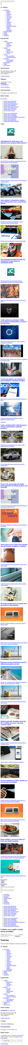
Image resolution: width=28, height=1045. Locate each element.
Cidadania (9, 22)
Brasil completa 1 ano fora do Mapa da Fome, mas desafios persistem (13, 840)
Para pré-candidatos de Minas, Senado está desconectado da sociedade (14, 781)
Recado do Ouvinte (11, 57)
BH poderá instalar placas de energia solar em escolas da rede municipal (14, 604)
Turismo (8, 23)
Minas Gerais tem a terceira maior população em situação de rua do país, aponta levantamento (14, 643)
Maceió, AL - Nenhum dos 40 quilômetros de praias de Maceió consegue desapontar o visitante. (13, 683)
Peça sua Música (10, 56)
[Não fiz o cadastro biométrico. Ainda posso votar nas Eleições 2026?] (12, 620)
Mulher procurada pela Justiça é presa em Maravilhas (13, 241)
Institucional (9, 42)
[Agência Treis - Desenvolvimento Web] (18, 1036)
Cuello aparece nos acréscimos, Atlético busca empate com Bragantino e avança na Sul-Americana (14, 321)
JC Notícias (6, 10)
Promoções (6, 58)
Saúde (8, 20)
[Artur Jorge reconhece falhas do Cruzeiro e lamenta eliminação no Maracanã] (10, 339)
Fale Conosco (7, 65)
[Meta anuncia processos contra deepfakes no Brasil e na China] (10, 396)
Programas (9, 45)
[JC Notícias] (4, 98)
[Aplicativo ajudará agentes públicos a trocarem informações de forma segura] (11, 415)
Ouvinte (5, 54)
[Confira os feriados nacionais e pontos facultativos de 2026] (10, 873)
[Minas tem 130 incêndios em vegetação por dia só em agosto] (10, 297)
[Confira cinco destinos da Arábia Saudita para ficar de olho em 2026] (11, 699)
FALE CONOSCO (5, 87)
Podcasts (6, 34)
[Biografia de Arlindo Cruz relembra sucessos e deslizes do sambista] (10, 522)
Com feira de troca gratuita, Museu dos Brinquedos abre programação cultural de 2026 (14, 506)
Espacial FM (7, 895)
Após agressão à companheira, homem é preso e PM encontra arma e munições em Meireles (13, 201)
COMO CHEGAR (5, 76)
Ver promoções (10, 60)
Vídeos (5, 32)
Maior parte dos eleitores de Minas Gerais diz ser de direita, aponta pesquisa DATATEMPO (13, 820)
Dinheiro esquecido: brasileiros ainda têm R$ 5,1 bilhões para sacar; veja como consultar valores (13, 722)
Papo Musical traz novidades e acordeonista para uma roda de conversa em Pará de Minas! (13, 161)
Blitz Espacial (10, 52)
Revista (8, 50)
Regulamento (10, 61)
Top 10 (8, 46)
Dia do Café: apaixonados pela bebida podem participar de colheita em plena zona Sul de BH (14, 485)
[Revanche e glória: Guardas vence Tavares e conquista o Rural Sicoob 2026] (12, 356)
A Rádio (6, 41)
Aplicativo (6, 897)
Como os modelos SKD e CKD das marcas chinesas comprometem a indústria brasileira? (14, 426)
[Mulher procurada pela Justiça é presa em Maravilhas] (11, 238)
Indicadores (9, 30)
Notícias (8, 11)
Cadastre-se (6, 35)
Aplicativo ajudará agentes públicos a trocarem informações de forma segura (12, 419)
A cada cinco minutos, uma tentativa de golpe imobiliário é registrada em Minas (13, 379)
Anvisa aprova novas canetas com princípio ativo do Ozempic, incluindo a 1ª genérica (14, 545)
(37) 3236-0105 (11, 1010)
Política (8, 27)
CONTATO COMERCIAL (7, 1024)
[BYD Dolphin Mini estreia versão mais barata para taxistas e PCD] (11, 461)
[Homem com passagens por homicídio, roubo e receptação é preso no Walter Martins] (11, 219)
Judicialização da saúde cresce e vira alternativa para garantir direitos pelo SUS (14, 142)
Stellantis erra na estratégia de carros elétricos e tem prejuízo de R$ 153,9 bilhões (13, 445)
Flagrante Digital (7, 31)
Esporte (8, 15)
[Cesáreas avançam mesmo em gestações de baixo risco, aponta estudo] (8, 562)
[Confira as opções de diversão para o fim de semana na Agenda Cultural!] (10, 178)
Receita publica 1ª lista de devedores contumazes (12, 762)
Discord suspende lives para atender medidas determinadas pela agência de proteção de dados (12, 281)
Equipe (8, 44)
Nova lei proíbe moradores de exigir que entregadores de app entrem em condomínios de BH (13, 261)
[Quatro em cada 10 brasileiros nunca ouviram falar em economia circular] (10, 740)
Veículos (9, 18)
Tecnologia (9, 16)
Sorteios (8, 28)
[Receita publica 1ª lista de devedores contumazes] (11, 759)
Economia (9, 24)
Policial (8, 12)
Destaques (9, 14)
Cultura (8, 19)
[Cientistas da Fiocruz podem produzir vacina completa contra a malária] (11, 581)
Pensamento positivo (11, 26)
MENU (2, 124)
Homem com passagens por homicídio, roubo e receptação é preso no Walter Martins (12, 222)
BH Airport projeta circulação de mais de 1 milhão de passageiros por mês (14, 663)
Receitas (9, 49)
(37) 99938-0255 (5, 84)
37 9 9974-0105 (4, 1043)
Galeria (8, 53)
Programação (7, 62)
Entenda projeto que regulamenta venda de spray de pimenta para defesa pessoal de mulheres (13, 801)
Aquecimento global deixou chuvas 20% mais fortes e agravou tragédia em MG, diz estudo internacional (13, 857)
